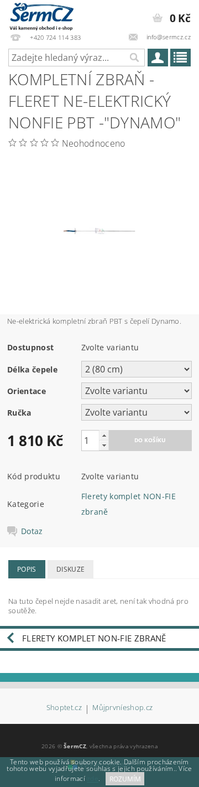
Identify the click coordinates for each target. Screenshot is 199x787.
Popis (26, 569)
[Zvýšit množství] (104, 435)
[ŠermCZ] (41, 14)
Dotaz (32, 531)
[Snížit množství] (104, 445)
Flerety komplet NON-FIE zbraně (94, 638)
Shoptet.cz (64, 708)
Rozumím (125, 779)
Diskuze (70, 569)
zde (92, 779)
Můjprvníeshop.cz (122, 708)
